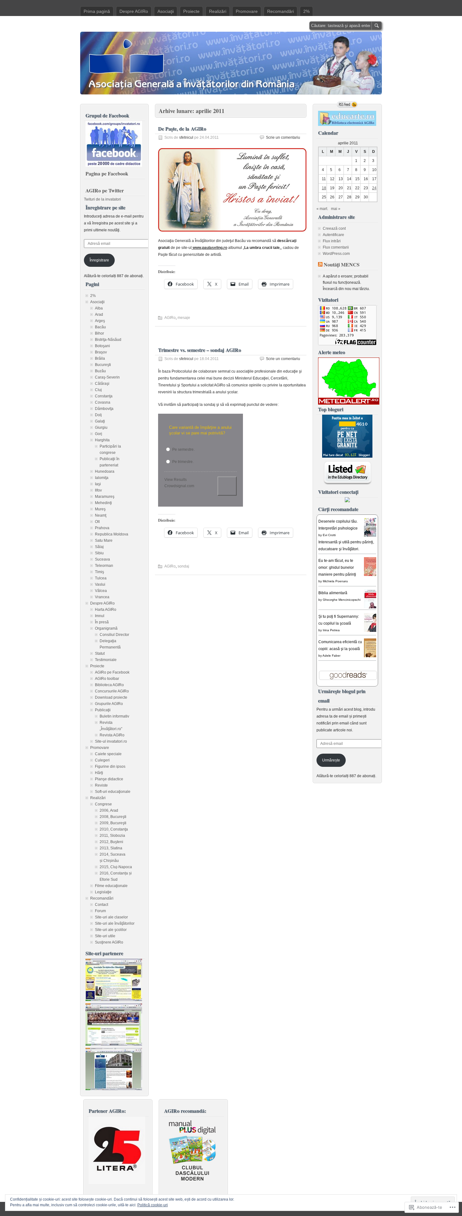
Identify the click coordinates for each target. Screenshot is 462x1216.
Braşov (101, 352)
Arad (99, 314)
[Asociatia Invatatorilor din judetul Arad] (113, 1089)
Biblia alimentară (332, 593)
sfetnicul (186, 137)
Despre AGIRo (133, 11)
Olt (97, 521)
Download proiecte (111, 697)
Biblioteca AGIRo (109, 685)
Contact (101, 904)
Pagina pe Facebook (106, 173)
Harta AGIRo (105, 609)
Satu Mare (104, 540)
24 (374, 188)
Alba (99, 308)
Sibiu (99, 553)
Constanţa (104, 396)
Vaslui (100, 584)
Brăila (100, 358)
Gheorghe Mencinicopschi (341, 599)
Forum (100, 911)
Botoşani (102, 346)
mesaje (184, 317)
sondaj (183, 566)
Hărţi (99, 773)
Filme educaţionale (111, 886)
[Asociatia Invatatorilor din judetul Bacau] (113, 1044)
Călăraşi (102, 383)
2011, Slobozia (112, 835)
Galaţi (100, 421)
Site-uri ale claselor (111, 917)
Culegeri (102, 760)
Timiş (99, 572)
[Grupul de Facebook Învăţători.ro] (113, 165)
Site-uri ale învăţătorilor (115, 923)
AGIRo (170, 317)
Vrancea (102, 597)
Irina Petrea (331, 630)
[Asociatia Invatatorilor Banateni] (113, 1000)
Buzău (100, 371)
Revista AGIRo (112, 735)
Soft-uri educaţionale (112, 791)
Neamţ (100, 515)
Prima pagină (97, 11)
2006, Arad (109, 810)
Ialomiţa (101, 478)
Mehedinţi (103, 503)
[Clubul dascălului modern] (192, 1183)
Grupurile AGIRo (109, 704)
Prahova (102, 528)
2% (306, 11)
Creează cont (334, 228)
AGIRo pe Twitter (104, 190)
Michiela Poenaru (335, 581)
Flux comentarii (336, 247)
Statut (100, 653)
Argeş (100, 321)
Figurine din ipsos (110, 766)
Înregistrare (99, 260)
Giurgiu (101, 427)
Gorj (98, 434)
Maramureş (104, 496)
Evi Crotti (329, 535)
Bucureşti (103, 365)
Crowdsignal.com (179, 486)
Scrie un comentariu (283, 137)
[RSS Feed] (347, 104)
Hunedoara (104, 471)
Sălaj (99, 547)
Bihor (99, 333)
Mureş (100, 509)
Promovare (247, 11)
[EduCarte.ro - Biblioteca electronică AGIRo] (347, 124)
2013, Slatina (111, 848)
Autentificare (333, 235)
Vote (227, 486)
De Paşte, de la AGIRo (182, 128)
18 (324, 188)
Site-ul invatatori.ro (111, 741)
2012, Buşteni (111, 842)
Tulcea (101, 578)
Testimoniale (106, 660)
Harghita (102, 440)
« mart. (322, 209)
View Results (175, 479)
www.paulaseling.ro (209, 247)
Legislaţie (103, 892)
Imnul (99, 616)
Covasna (102, 402)
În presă (102, 622)
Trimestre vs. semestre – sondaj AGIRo (199, 349)
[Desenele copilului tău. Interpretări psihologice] (372, 536)
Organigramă (106, 628)
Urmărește (331, 760)
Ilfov (98, 490)
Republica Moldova (111, 534)
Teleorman (104, 565)
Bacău (100, 327)
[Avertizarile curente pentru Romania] (348, 403)
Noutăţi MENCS (342, 264)
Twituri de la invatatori (102, 199)
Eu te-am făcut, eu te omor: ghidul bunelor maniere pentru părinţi (337, 567)
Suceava (102, 559)
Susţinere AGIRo (109, 942)
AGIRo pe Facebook (112, 672)
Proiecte (191, 11)
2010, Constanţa (114, 829)
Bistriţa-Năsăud (108, 339)
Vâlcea (101, 591)
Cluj (98, 390)
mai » (335, 209)
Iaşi (98, 484)
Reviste (101, 785)
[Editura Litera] (117, 1183)
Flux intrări (332, 241)
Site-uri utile (105, 936)
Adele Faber (331, 655)
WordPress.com (336, 253)
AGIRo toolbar (107, 678)
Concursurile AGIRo (112, 691)
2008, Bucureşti (113, 817)
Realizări (217, 11)
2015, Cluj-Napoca (116, 867)
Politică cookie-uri (152, 1205)
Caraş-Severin (107, 377)
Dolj (98, 415)
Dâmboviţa (104, 408)
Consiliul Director (114, 634)
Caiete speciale (108, 754)
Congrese (103, 804)
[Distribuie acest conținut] (320, 264)
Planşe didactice (109, 779)
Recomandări (280, 11)
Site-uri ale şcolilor (111, 930)
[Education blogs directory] (347, 484)
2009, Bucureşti (113, 823)
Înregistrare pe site (105, 207)
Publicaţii (103, 710)
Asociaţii (165, 11)
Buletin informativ (114, 716)
